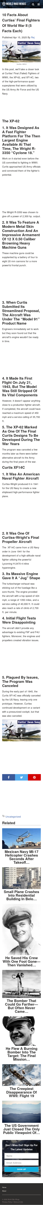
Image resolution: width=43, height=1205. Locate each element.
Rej (33, 37)
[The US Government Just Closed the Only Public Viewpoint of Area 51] (21, 1112)
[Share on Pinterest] (34, 777)
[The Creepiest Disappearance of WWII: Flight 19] (21, 1075)
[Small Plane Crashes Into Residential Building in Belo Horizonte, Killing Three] (21, 878)
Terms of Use (18, 1202)
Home (4, 1187)
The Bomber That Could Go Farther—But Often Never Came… (21, 1006)
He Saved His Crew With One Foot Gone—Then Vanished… (21, 961)
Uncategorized (13, 816)
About (4, 1191)
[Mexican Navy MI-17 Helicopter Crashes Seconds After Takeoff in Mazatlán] (21, 838)
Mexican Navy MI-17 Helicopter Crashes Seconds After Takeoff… (21, 857)
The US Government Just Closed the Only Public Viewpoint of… (21, 1129)
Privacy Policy (7, 1202)
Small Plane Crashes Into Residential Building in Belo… (21, 895)
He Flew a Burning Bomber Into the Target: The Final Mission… (21, 1054)
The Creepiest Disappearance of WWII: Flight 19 (21, 1092)
